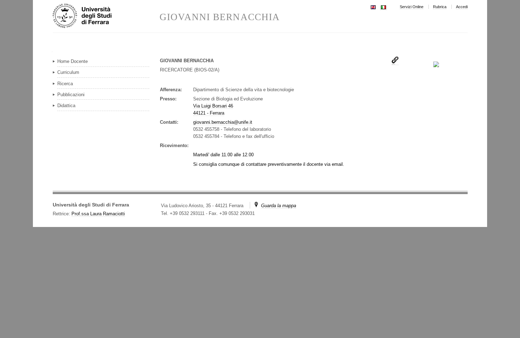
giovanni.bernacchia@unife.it (222, 122)
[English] (373, 6)
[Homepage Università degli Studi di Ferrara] (106, 16)
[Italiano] (383, 6)
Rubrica (439, 7)
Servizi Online (411, 7)
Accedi (462, 7)
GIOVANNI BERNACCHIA (220, 17)
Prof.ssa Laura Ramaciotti (98, 213)
